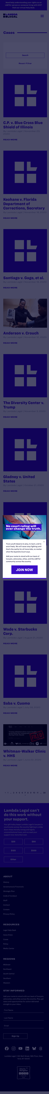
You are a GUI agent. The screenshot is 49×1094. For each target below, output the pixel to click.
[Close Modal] (44, 541)
